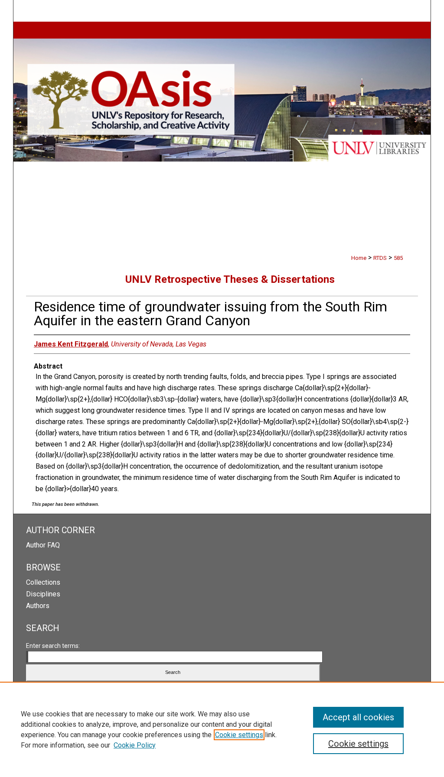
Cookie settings (239, 735)
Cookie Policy (135, 745)
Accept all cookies (358, 717)
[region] (222, 729)
